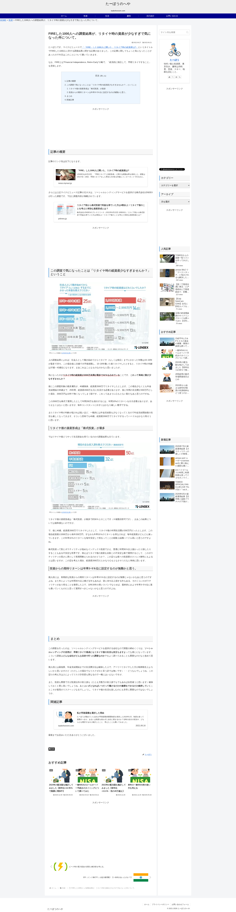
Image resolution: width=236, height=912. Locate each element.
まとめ (69, 96)
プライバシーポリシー (160, 904)
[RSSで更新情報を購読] (179, 77)
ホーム (146, 904)
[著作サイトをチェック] (169, 77)
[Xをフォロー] (172, 77)
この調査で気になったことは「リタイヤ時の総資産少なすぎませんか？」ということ (102, 85)
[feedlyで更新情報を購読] (176, 77)
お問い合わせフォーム (180, 904)
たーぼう (174, 60)
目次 (97, 76)
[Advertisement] (100, 128)
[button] (187, 32)
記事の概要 (71, 81)
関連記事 (70, 100)
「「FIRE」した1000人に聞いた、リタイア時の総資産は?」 (110, 47)
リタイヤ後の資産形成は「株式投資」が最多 (87, 89)
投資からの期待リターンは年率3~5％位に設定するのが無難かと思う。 (98, 92)
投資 (52, 749)
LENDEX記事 (66, 353)
